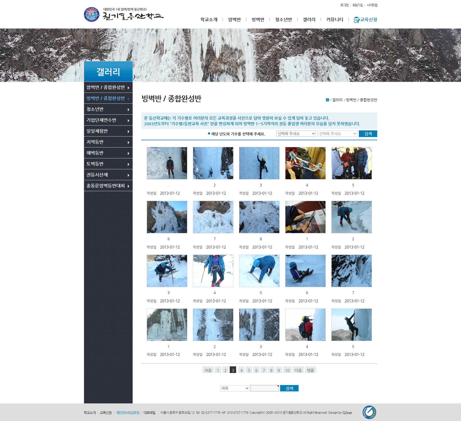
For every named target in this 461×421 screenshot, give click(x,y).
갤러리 (309, 19)
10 (287, 370)
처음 (208, 370)
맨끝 (310, 370)
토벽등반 (95, 163)
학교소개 (208, 19)
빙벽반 (258, 19)
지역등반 (95, 142)
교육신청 (368, 19)
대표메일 (149, 413)
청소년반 (283, 19)
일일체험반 (97, 131)
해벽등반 (95, 152)
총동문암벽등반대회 (105, 185)
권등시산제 (97, 174)
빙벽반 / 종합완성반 (105, 98)
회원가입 (357, 5)
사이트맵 (372, 5)
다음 (298, 370)
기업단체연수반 (101, 120)
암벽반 (234, 19)
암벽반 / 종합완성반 (105, 87)
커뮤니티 (334, 19)
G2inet (347, 413)
